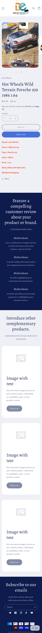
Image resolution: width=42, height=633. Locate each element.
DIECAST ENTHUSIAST (18, 632)
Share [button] (7, 179)
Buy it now (21, 134)
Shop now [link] (14, 408)
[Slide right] (26, 72)
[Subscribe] (34, 607)
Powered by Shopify (29, 632)
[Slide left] (15, 72)
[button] (3, 8)
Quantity (5, 113)
